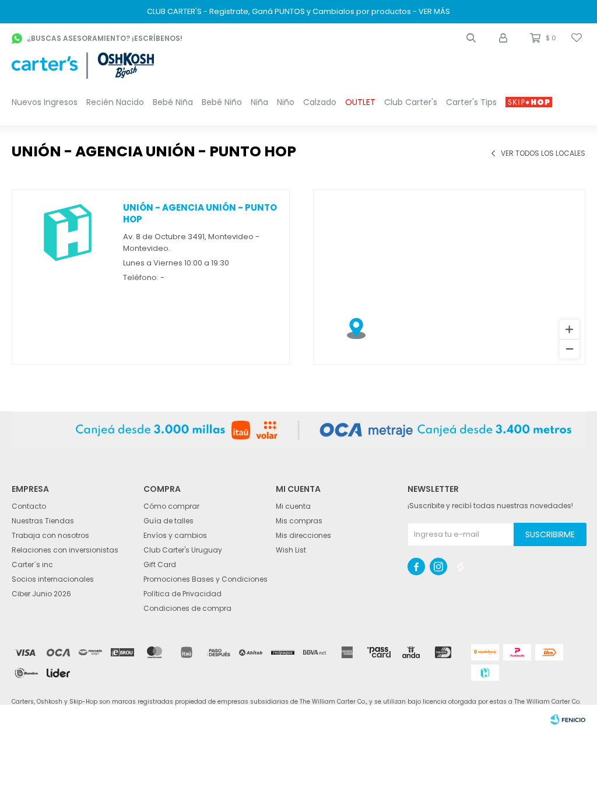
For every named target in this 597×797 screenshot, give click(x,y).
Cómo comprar (171, 506)
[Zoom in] (569, 329)
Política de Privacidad (182, 594)
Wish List (291, 550)
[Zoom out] (569, 348)
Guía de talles (168, 521)
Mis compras (299, 521)
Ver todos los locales (543, 153)
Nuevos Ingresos (45, 102)
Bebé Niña (173, 102)
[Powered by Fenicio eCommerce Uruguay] (567, 719)
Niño (285, 102)
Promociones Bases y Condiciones (205, 579)
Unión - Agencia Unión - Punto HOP (200, 213)
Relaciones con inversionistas (65, 550)
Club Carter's (410, 102)
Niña (259, 102)
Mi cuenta (293, 506)
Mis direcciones (303, 535)
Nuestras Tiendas (43, 521)
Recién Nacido (115, 102)
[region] (449, 277)
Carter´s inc (32, 564)
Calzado (319, 102)
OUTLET (360, 102)
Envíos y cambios (175, 535)
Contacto (29, 506)
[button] (471, 38)
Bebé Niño (222, 102)
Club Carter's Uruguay (182, 550)
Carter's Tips (471, 102)
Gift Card (159, 564)
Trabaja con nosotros (50, 535)
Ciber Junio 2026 (41, 594)
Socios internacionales (53, 579)
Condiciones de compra (187, 608)
